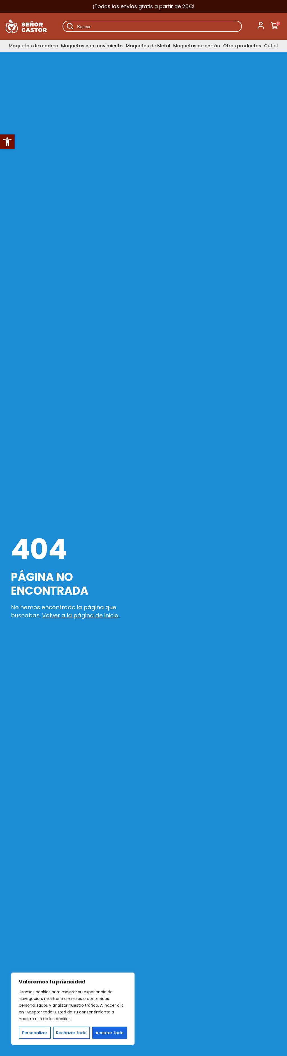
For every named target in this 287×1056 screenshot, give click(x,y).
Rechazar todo (71, 1033)
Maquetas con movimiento (92, 46)
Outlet (271, 46)
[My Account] (261, 26)
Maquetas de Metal (148, 46)
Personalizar (34, 1033)
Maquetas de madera (33, 46)
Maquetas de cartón (196, 46)
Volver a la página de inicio (80, 615)
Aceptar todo (110, 1033)
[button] (7, 141)
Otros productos (242, 46)
